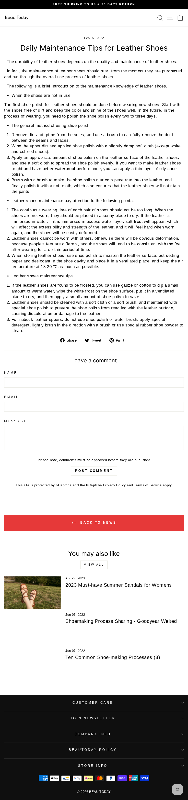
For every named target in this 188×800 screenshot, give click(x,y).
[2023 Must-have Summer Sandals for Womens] (32, 592)
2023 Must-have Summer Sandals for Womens (118, 585)
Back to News (97, 522)
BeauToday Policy (93, 750)
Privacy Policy (114, 485)
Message (15, 421)
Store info (92, 766)
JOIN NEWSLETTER (92, 718)
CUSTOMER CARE (92, 702)
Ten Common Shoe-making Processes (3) (112, 657)
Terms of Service (148, 485)
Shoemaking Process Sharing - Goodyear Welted (121, 621)
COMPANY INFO (93, 734)
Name (10, 373)
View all (94, 564)
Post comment (94, 471)
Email (11, 397)
